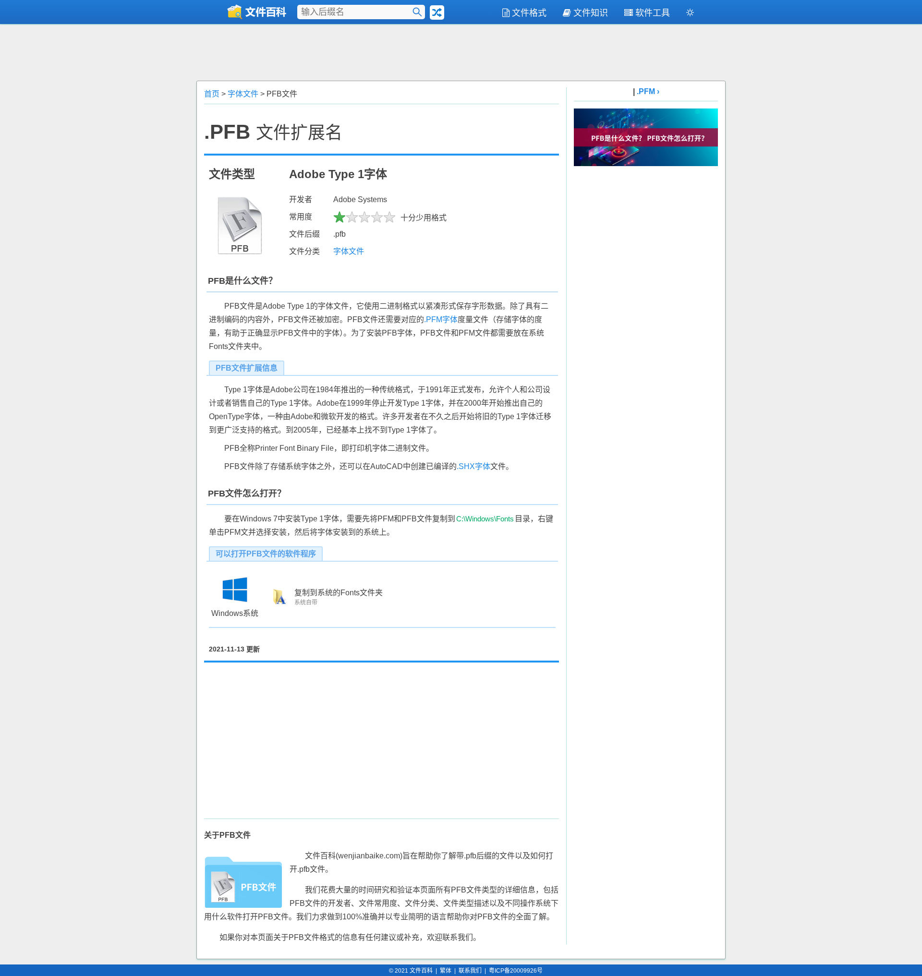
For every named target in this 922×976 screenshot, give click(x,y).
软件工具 (652, 13)
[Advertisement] (461, 51)
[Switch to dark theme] (690, 14)
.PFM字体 (441, 319)
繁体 (445, 970)
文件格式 (529, 13)
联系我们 (470, 970)
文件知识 (590, 13)
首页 (211, 94)
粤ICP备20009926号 (516, 970)
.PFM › (648, 91)
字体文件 (243, 94)
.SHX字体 (473, 466)
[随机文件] (437, 12)
